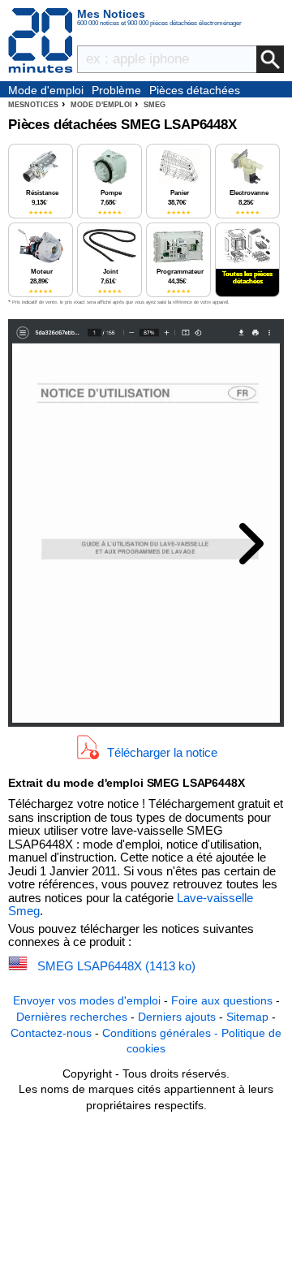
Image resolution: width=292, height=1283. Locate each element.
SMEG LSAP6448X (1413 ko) (116, 966)
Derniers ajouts (177, 1016)
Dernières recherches (71, 1016)
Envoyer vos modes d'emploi (87, 1000)
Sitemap (247, 1016)
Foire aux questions (222, 1000)
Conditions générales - (161, 1032)
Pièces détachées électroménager (194, 91)
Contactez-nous (51, 1032)
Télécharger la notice (162, 751)
